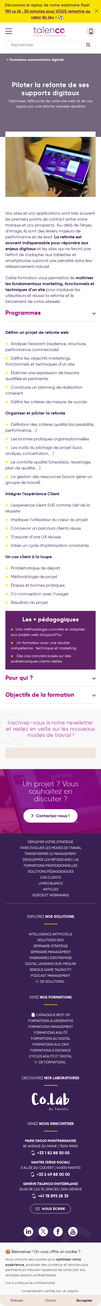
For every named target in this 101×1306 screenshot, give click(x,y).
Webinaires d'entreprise (50, 958)
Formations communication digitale (37, 60)
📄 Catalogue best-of (50, 1015)
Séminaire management (50, 952)
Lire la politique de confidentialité (30, 1283)
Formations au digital (50, 1038)
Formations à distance (50, 1050)
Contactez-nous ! (52, 815)
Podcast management (50, 976)
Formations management (50, 1027)
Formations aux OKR (50, 1044)
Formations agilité (50, 1033)
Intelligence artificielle (50, 934)
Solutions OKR (50, 940)
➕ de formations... (50, 1062)
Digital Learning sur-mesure (50, 964)
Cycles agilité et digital (50, 1056)
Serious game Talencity (51, 970)
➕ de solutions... (50, 981)
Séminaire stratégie (50, 946)
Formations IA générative (50, 1021)
